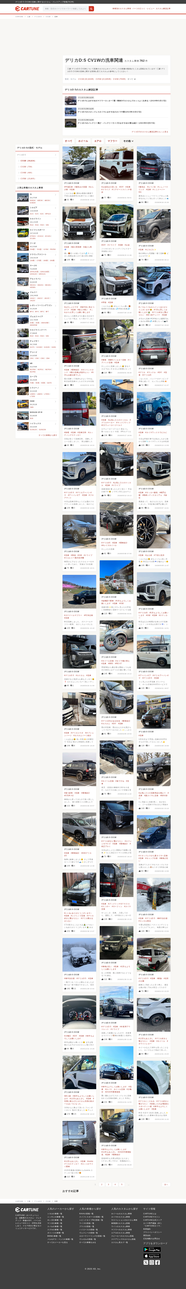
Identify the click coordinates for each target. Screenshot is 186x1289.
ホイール (83, 141)
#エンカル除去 (145, 921)
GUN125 (33, 429)
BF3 (31, 311)
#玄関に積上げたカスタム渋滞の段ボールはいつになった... (79, 1101)
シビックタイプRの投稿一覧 (91, 1220)
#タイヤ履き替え (123, 661)
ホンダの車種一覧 (54, 1220)
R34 (42, 225)
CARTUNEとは (149, 1214)
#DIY (121, 187)
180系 (45, 260)
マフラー (112, 141)
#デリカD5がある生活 (110, 721)
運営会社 (147, 1235)
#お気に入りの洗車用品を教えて (152, 793)
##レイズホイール (109, 545)
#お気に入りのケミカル (118, 420)
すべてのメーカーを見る (57, 1242)
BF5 (42, 311)
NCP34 (48, 369)
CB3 (42, 358)
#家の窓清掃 (76, 247)
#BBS (110, 663)
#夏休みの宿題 (81, 187)
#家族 (159, 978)
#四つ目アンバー (153, 315)
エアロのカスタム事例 (120, 1233)
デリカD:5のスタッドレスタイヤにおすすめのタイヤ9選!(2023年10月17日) (110, 112)
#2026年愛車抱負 (112, 1092)
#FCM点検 (88, 615)
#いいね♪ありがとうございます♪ (78, 913)
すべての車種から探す (48, 435)
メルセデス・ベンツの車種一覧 (60, 1239)
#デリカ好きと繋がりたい (112, 841)
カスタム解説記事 (163, 9)
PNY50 (53, 249)
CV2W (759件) (119, 79)
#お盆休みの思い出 (109, 187)
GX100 (39, 347)
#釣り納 (67, 1096)
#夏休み (142, 187)
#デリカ (142, 372)
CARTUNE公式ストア (152, 1220)
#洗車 (72, 190)
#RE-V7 (118, 663)
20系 (32, 323)
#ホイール (161, 1041)
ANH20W (45, 323)
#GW (80, 555)
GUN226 (42, 429)
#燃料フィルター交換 (117, 360)
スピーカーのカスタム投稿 (122, 1236)
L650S (32, 394)
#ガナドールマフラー (73, 615)
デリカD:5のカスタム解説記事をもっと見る (150, 132)
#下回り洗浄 (159, 555)
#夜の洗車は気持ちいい (80, 372)
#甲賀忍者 (68, 187)
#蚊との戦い (83, 310)
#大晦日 (67, 1036)
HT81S (32, 236)
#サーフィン (117, 906)
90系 (43, 383)
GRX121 (42, 274)
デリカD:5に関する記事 (86, 97)
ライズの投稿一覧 (86, 1223)
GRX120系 (34, 272)
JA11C (32, 298)
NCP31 (40, 369)
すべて (132, 79)
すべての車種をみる (87, 1242)
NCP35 (33, 372)
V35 (47, 225)
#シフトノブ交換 (78, 916)
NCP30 (33, 369)
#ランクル (151, 372)
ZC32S (48, 236)
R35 (31, 418)
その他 (128, 141)
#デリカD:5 (106, 483)
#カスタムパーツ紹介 (82, 735)
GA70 (49, 383)
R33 (36, 225)
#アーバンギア (74, 495)
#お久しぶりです (71, 307)
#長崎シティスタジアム (152, 495)
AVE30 (40, 200)
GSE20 (33, 203)
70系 (32, 383)
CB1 (31, 358)
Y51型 (39, 249)
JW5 (31, 407)
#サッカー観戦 (151, 493)
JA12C (47, 298)
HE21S (32, 285)
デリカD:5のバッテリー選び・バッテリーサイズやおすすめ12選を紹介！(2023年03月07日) (116, 123)
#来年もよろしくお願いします (114, 1087)
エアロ (98, 141)
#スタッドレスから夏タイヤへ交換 (153, 856)
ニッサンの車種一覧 (55, 1217)
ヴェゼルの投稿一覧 (87, 1239)
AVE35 (47, 200)
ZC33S (32, 238)
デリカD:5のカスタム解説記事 (81, 89)
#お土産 (148, 555)
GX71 (32, 347)
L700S (46, 394)
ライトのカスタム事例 (120, 1226)
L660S (39, 394)
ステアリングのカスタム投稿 (123, 1239)
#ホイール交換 (107, 661)
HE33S (48, 285)
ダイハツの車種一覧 (55, 1233)
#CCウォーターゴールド (111, 425)
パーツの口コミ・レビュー (143, 9)
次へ (166, 1184)
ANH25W (33, 325)
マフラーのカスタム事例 (121, 1230)
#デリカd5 (146, 375)
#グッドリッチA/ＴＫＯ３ (119, 904)
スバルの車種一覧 (54, 1226)
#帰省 (73, 555)
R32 (31, 225)
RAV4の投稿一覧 (86, 1214)
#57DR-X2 (69, 796)
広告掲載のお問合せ (151, 1239)
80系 (37, 383)
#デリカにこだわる (147, 1101)
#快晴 (66, 432)
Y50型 (32, 249)
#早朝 (103, 302)
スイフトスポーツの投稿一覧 (91, 1217)
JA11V (39, 298)
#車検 (103, 360)
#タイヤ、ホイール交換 (115, 1089)
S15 (41, 214)
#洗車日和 (82, 432)
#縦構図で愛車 (107, 601)
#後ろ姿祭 (68, 793)
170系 (39, 260)
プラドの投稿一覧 (86, 1226)
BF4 (36, 311)
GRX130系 (44, 272)
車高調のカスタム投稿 (120, 1223)
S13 (31, 214)
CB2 (37, 358)
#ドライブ (105, 190)
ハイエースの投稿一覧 (88, 1230)
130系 (32, 260)
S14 (36, 214)
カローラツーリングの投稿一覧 (92, 1236)
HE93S (32, 287)
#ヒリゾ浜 (151, 187)
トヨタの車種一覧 (54, 1214)
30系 (37, 323)
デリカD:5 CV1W (71, 183)
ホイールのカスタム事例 (121, 1214)
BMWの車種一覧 (54, 1236)
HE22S (40, 285)
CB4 (48, 358)
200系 (52, 260)
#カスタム (80, 675)
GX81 (54, 347)
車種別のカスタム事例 (121, 9)
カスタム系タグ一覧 (119, 1242)
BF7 (47, 311)
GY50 (46, 249)
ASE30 (32, 200)
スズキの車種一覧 (54, 1230)
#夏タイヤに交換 (151, 796)
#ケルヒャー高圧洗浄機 (74, 558)
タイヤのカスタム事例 (120, 1217)
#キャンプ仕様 (151, 858)
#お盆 (127, 245)
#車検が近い (106, 967)
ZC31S (40, 236)
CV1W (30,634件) (86, 79)
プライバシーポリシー (152, 1232)
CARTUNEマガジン (151, 1217)
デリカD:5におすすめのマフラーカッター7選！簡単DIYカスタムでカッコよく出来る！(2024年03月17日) (122, 101)
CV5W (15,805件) (103, 79)
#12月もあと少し (146, 1038)
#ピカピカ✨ (150, 250)
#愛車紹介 (75, 370)
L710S (32, 396)
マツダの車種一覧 (54, 1223)
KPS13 (48, 214)
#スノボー (105, 906)
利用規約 (147, 1229)
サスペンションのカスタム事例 (124, 1220)
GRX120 (33, 274)
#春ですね (120, 781)
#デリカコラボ (77, 733)
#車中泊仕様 (162, 918)
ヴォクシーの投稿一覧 (88, 1233)
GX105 (47, 347)
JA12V (32, 300)
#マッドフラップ (123, 423)
